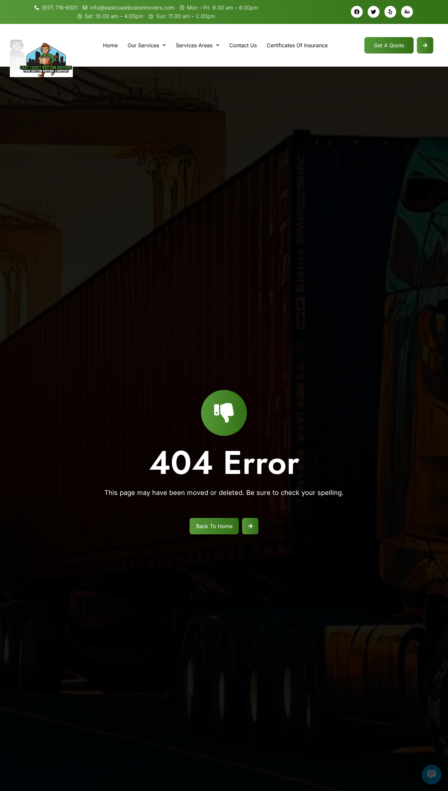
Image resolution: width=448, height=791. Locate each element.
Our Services (143, 45)
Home (110, 45)
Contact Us (243, 45)
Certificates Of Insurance (297, 45)
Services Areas (194, 45)
